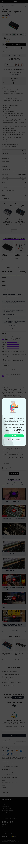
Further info (18, 439)
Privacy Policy (16, 442)
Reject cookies (10, 439)
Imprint (11, 442)
